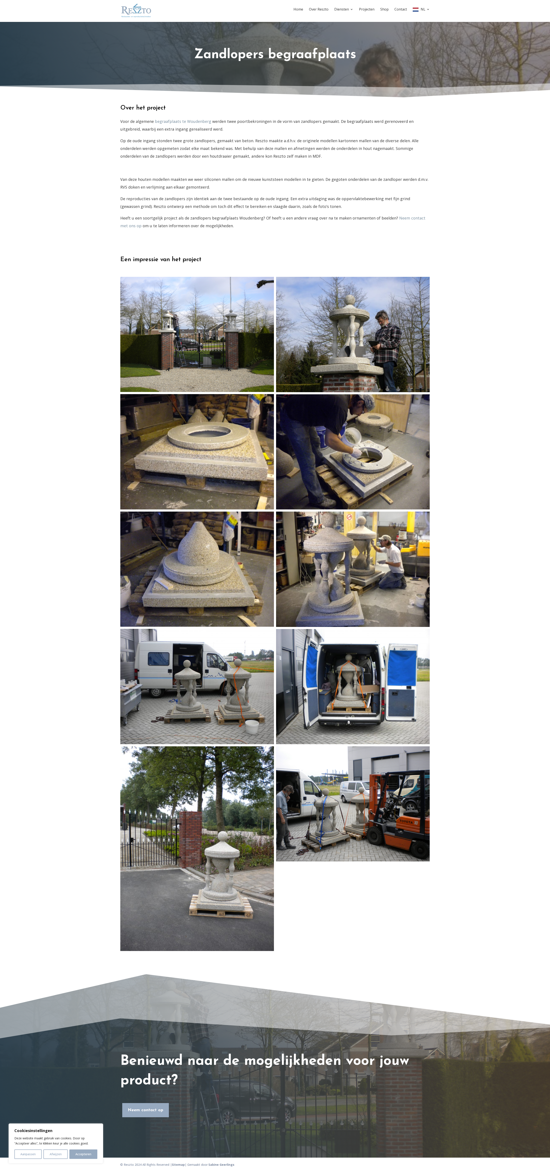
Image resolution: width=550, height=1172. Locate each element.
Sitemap (178, 1165)
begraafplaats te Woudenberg (183, 121)
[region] (56, 1143)
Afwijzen (56, 1154)
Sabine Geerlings (221, 1165)
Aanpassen (28, 1154)
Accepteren (83, 1154)
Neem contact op (145, 1110)
